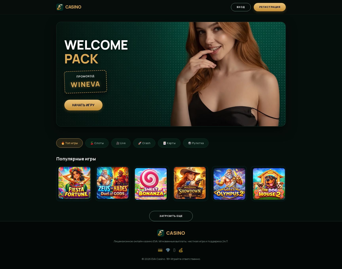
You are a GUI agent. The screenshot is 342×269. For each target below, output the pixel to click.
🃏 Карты (169, 143)
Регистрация (269, 7)
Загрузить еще (171, 216)
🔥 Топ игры (69, 143)
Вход (241, 7)
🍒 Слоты (97, 143)
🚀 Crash (144, 143)
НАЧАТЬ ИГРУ (83, 105)
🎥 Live (121, 143)
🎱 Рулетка (196, 143)
